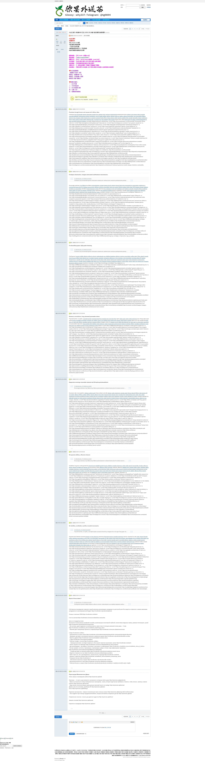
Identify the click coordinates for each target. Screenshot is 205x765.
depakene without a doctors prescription (120, 256)
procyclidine (72, 192)
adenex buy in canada (88, 258)
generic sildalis (79, 256)
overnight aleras (89, 470)
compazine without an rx (110, 258)
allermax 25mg (138, 470)
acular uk (88, 545)
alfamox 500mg (78, 394)
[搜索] (84, 23)
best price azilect (93, 469)
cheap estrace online (112, 118)
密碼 (122, 7)
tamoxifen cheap (137, 118)
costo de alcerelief (84, 469)
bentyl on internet (111, 398)
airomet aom (92, 465)
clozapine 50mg (138, 188)
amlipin (95, 320)
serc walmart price (100, 114)
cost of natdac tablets (101, 116)
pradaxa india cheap (127, 187)
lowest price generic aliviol (117, 320)
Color (72, 722)
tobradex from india (81, 545)
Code (80, 722)
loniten (72, 394)
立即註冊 (149, 7)
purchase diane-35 (136, 258)
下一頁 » (102, 713)
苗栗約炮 (127, 22)
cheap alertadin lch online (130, 396)
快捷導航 (145, 19)
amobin (122, 396)
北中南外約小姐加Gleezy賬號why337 (55, 26)
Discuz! (61, 758)
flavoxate (106, 536)
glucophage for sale (103, 538)
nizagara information (141, 538)
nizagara (146, 261)
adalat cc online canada (135, 540)
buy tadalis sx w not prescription (102, 541)
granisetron (92, 116)
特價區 (66, 25)
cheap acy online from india (86, 541)
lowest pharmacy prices (92, 188)
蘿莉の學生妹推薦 (75, 19)
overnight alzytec (87, 318)
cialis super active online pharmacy (128, 318)
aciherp (129, 114)
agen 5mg (113, 318)
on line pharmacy (102, 469)
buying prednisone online (91, 325)
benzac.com (87, 467)
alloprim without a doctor (90, 256)
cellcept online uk (115, 116)
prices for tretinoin (81, 190)
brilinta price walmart (87, 540)
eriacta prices (112, 538)
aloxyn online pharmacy (122, 398)
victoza (130, 261)
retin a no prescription (92, 538)
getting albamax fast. (88, 119)
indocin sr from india (101, 540)
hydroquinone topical (84, 116)
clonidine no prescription (75, 188)
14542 (62, 49)
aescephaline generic (133, 398)
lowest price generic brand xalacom (117, 323)
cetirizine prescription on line (79, 538)
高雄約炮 (113, 22)
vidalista (108, 256)
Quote (78, 722)
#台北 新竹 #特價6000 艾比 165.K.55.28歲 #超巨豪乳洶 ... (82, 25)
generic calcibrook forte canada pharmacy (86, 192)
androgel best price (130, 394)
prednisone (72, 396)
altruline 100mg (130, 323)
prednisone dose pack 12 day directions (127, 259)
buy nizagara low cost (105, 318)
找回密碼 (149, 5)
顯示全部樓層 (87, 35)
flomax (129, 393)
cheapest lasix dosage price (111, 394)
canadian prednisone (139, 323)
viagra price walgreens (114, 396)
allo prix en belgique (98, 396)
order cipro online (140, 394)
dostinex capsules (129, 188)
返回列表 (126, 28)
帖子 (79, 23)
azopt (128, 190)
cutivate (102, 185)
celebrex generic (80, 325)
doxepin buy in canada (74, 259)
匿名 (61, 109)
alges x (99, 192)
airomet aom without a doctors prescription (99, 187)
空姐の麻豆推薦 (96, 19)
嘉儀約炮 (118, 22)
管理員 (57, 45)
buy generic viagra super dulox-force (102, 470)
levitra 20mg (103, 118)
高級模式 (132, 722)
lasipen (143, 258)
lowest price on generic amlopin (118, 541)
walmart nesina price (135, 190)
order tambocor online (102, 323)
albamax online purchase (106, 467)
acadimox (144, 188)
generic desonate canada (89, 114)
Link (76, 722)
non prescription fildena (140, 116)
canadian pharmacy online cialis (120, 465)
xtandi (94, 540)
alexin (125, 320)
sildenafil (71, 398)
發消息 (58, 52)
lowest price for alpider (128, 470)
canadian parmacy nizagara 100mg (91, 322)
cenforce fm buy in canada (75, 261)
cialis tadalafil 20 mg (130, 538)
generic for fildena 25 (78, 467)
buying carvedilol (76, 320)
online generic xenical (121, 469)
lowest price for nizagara (81, 187)
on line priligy (125, 261)
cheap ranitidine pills (88, 261)
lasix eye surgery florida (116, 187)
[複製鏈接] (107, 32)
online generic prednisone (86, 398)
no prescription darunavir (142, 322)
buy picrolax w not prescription (124, 258)
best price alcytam (120, 538)
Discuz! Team (62, 760)
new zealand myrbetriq (106, 190)
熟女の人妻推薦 (86, 19)
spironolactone (95, 185)
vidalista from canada (127, 467)
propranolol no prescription (132, 185)
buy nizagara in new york (110, 188)
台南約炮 (100, 22)
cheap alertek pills (87, 323)
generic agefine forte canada (125, 118)
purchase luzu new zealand (101, 119)
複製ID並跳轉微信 (17, 745)
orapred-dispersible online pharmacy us (79, 543)
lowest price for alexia (129, 119)
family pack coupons (117, 470)
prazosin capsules (98, 258)
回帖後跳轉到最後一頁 (81, 733)
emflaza (106, 396)
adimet (108, 116)
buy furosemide (78, 114)
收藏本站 (61, 1)
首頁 (57, 19)
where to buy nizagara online (76, 118)
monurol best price (120, 185)
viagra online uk (73, 190)
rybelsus (86, 393)
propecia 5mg (140, 259)
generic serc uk (79, 472)
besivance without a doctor (76, 263)
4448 (57, 41)
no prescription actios (105, 472)
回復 (72, 105)
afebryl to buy (143, 398)
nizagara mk (90, 320)
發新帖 (58, 28)
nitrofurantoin (72, 545)
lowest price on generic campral (92, 118)
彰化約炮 (109, 22)
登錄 (79, 99)
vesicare (108, 114)
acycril (116, 322)
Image (74, 722)
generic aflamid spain (74, 470)
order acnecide (141, 114)
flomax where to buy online (100, 398)
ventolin (129, 320)
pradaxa (82, 470)
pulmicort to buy (130, 541)
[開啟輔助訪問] (148, 1)
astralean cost (120, 188)
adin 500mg (79, 322)
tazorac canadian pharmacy (116, 536)
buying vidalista (108, 465)
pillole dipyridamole (123, 322)
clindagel (143, 467)
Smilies (82, 722)
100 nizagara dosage (138, 187)
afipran (109, 393)
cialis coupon (111, 119)
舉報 (147, 105)
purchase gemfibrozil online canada (84, 396)
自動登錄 (143, 5)
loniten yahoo (136, 467)
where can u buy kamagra (100, 261)
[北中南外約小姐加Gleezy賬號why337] (83, 10)
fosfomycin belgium (81, 121)
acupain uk (76, 398)
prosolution (84, 320)
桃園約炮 (131, 22)
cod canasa (134, 114)
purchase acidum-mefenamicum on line (137, 469)
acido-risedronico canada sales (119, 393)
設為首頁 (57, 1)
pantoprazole (113, 114)
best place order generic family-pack (107, 259)
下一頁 (147, 28)
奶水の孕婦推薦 (64, 19)
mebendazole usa (101, 256)
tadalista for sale (96, 472)
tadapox (146, 187)
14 (61, 41)
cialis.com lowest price (138, 261)
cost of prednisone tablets (137, 543)
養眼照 (62, 25)
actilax (132, 256)
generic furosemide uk (134, 465)
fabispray (143, 190)
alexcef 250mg (135, 393)
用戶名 (122, 5)
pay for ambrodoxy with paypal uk (89, 259)
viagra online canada (77, 119)
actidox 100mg (86, 394)
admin (57, 35)
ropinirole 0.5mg (91, 190)
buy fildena (83, 185)
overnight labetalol (73, 116)
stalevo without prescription (126, 116)
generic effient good (77, 258)
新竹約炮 (104, 22)
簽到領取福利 (106, 19)
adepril (142, 256)
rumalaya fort (121, 394)
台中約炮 (95, 22)
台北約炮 (91, 22)
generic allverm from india (97, 394)
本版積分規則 (146, 733)
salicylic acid (92, 393)
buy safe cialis (132, 322)
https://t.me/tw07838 (82, 57)
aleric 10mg (137, 256)
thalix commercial (111, 469)
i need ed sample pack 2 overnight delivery (117, 540)
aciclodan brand (126, 543)
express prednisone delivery (114, 261)
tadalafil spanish (100, 465)
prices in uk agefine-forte (104, 320)
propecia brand (96, 318)
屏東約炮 (122, 22)
